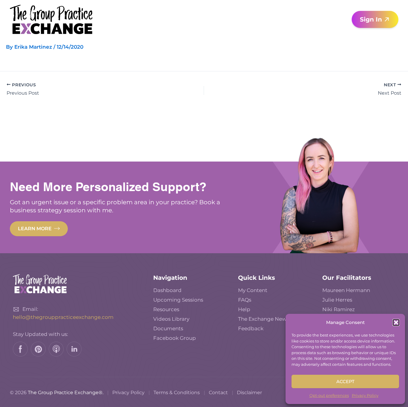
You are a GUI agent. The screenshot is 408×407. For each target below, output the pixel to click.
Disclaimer (249, 392)
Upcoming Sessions (178, 300)
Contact (218, 392)
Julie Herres (337, 300)
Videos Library (171, 319)
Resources (166, 309)
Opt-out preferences (329, 395)
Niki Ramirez (338, 309)
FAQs (244, 300)
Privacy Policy (365, 395)
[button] (396, 322)
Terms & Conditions (177, 392)
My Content (252, 290)
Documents (168, 328)
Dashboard (167, 290)
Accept (345, 381)
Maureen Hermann (346, 290)
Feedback (250, 328)
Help (244, 309)
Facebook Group (174, 338)
